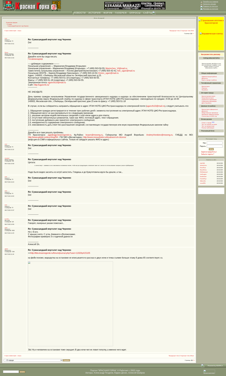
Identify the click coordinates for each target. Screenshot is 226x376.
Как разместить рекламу (210, 54)
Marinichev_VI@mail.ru (116, 68)
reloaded (7, 158)
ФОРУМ (107, 13)
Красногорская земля (208, 96)
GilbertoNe (203, 181)
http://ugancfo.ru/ (41, 85)
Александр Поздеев (103, 373)
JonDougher (203, 174)
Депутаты (204, 78)
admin (6, 249)
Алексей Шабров (136, 373)
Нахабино (204, 90)
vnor (6, 38)
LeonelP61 (203, 183)
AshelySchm (203, 165)
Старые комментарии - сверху (12, 30)
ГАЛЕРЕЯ (121, 13)
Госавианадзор (35, 59)
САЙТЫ (147, 13)
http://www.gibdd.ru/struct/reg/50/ (43, 137)
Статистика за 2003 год (209, 116)
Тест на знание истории (209, 124)
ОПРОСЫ (135, 13)
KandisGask (203, 176)
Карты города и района (209, 80)
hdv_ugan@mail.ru (126, 71)
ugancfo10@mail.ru (57, 82)
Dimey (6, 52)
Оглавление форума (11, 22)
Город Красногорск (207, 98)
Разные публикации (207, 128)
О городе (9, 24)
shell (6, 227)
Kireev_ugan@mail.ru (108, 73)
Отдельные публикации (209, 99)
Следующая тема (185, 30)
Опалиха (204, 88)
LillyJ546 (202, 163)
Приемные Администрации (210, 114)
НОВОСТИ (80, 13)
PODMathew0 (204, 172)
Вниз (192, 30)
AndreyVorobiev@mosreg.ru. (159, 135)
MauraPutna (203, 170)
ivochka (7, 219)
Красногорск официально (209, 109)
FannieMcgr (203, 178)
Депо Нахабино (206, 103)
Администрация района (209, 76)
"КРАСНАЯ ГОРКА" (107, 370)
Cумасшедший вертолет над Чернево (18, 26)
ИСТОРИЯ (95, 13)
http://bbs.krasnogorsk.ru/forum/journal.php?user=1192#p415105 (60, 253)
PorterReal (203, 167)
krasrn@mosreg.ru (94, 135)
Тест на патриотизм (207, 126)
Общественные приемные (209, 112)
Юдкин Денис (120, 373)
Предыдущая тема (175, 30)
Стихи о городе (207, 122)
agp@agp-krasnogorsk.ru (59, 135)
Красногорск (205, 86)
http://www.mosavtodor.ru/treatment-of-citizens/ (104, 137)
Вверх (192, 355)
